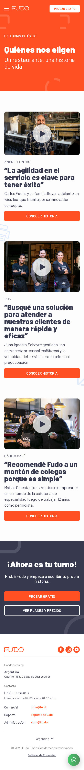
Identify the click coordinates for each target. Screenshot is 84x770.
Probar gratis (64, 8)
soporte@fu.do (42, 714)
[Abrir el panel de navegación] (6, 9)
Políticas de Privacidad (42, 755)
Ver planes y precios (42, 610)
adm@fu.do (39, 722)
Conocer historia (42, 216)
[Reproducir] (42, 134)
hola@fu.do (39, 707)
